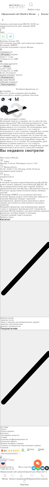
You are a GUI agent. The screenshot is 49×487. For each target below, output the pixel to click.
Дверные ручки (7, 318)
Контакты (4, 433)
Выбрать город (34, 9)
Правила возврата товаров (11, 443)
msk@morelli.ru (7, 177)
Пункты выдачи (7, 431)
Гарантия (4, 447)
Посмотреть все (7, 77)
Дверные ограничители (10, 326)
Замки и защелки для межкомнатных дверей (19, 322)
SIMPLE (13, 45)
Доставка (4, 427)
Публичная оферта (8, 441)
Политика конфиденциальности (14, 439)
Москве (7, 66)
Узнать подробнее (8, 84)
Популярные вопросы (9, 435)
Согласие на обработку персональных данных (20, 445)
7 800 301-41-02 (7, 469)
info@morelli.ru (7, 467)
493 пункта (5, 54)
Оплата (3, 429)
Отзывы (3, 437)
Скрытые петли (7, 320)
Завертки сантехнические (11, 324)
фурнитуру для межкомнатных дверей (27, 207)
